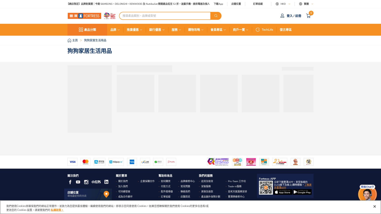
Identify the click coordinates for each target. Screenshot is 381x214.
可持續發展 (124, 191)
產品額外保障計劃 (210, 196)
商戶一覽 (239, 30)
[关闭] (374, 206)
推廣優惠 (133, 30)
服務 (175, 30)
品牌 (113, 30)
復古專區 (286, 30)
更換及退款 (207, 191)
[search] (215, 16)
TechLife (267, 30)
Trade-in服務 (234, 186)
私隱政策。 (57, 210)
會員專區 (216, 30)
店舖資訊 (185, 196)
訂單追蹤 (258, 4)
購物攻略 (194, 30)
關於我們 (123, 181)
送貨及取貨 (207, 181)
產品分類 (90, 30)
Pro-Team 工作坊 (237, 181)
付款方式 (165, 186)
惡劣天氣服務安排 (237, 191)
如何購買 (165, 181)
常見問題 (185, 186)
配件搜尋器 (167, 191)
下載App (218, 4)
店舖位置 (236, 4)
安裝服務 (206, 186)
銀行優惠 (155, 30)
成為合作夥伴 (125, 196)
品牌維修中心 (188, 181)
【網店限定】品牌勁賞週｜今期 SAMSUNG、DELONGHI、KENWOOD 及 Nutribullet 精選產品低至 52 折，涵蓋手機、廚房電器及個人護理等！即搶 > (144, 4)
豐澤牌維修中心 (236, 196)
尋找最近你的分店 (77, 196)
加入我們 (123, 186)
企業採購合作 (147, 181)
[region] (190, 207)
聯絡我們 (185, 191)
